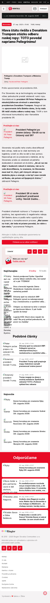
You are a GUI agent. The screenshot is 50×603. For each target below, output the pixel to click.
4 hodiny (32, 271)
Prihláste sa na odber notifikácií (25, 242)
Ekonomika (7, 24)
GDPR (4, 581)
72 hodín (42, 271)
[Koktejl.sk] (14, 9)
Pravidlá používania (9, 574)
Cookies (5, 577)
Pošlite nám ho (19, 261)
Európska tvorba (8, 584)
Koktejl (4, 556)
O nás (4, 560)
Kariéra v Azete (7, 570)
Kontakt (4, 563)
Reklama (5, 567)
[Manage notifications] (45, 593)
